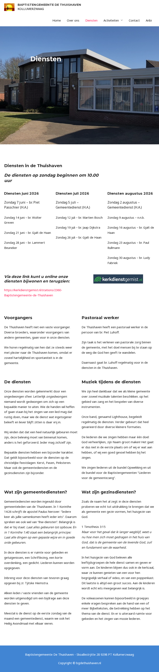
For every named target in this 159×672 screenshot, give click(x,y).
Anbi (149, 20)
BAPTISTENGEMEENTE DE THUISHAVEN (49, 5)
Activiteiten (111, 20)
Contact (134, 20)
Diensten (91, 20)
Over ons (73, 20)
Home (56, 20)
